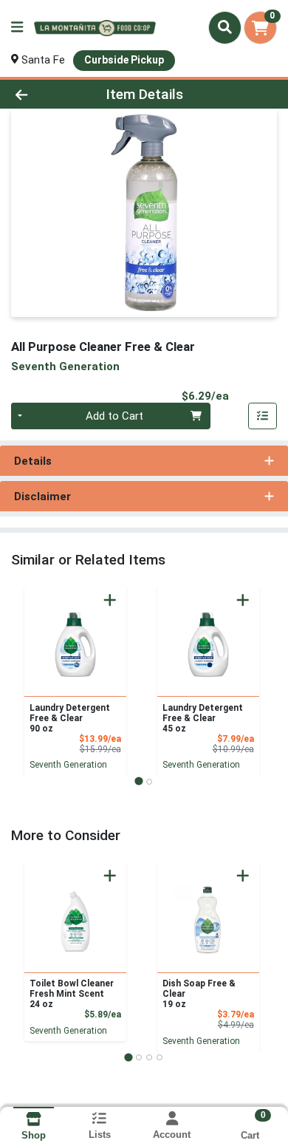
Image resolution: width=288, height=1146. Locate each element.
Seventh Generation (68, 765)
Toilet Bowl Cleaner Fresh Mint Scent (72, 993)
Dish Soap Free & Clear (199, 993)
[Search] (225, 27)
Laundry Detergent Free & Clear (70, 718)
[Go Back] (44, 94)
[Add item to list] (263, 416)
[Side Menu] (17, 27)
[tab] (138, 781)
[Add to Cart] (110, 600)
